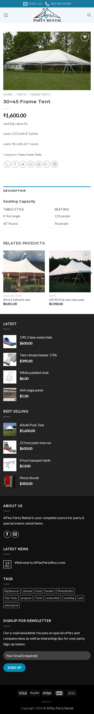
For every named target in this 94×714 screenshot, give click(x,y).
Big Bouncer (12, 591)
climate (27, 591)
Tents (21, 94)
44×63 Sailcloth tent (16, 300)
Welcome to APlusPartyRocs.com (40, 562)
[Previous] (3, 282)
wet (80, 598)
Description (14, 190)
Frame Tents (40, 94)
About (47, 701)
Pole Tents (11, 598)
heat (39, 591)
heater (49, 591)
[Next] (91, 282)
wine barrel (11, 605)
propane (26, 598)
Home (7, 94)
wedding (68, 598)
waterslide (52, 598)
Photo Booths (65, 591)
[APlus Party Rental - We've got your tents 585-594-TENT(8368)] (47, 15)
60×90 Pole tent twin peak (66, 300)
